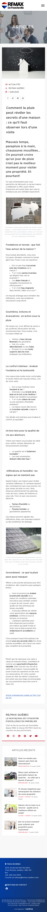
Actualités (14, 84)
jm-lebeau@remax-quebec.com (25, 877)
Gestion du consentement (29, 905)
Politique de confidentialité (19, 903)
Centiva (29, 909)
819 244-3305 (15, 875)
